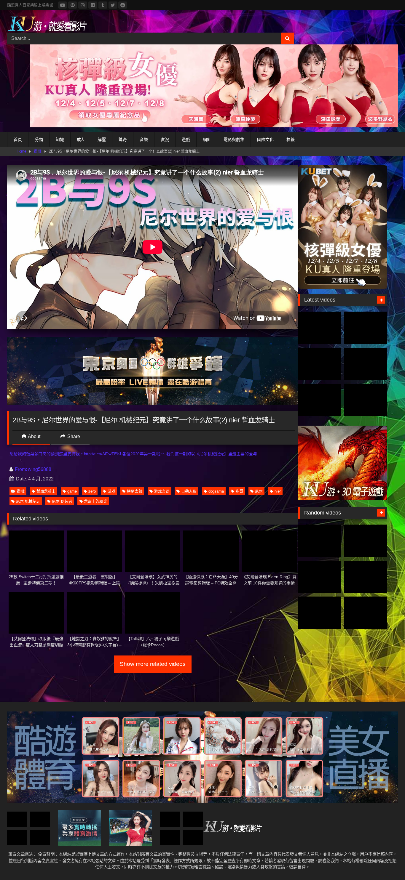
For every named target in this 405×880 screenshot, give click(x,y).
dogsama (216, 491)
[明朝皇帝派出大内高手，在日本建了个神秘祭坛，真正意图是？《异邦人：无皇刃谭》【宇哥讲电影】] (193, 819)
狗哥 (239, 491)
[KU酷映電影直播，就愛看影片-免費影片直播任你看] (47, 24)
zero (92, 491)
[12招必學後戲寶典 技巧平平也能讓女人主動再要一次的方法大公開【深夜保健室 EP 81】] (365, 541)
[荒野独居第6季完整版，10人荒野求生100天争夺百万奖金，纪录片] (365, 400)
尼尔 (259, 491)
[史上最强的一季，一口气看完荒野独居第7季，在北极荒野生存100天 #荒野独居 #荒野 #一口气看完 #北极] (319, 328)
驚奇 (123, 139)
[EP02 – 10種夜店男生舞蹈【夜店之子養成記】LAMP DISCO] (193, 837)
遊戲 (186, 139)
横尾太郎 (134, 491)
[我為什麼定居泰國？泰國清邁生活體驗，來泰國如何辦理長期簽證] (319, 577)
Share (73, 436)
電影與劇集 (234, 139)
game (72, 491)
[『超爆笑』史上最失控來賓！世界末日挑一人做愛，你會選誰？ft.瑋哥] (17, 819)
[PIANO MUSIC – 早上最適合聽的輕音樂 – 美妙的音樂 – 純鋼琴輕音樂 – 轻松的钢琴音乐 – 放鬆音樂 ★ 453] (40, 837)
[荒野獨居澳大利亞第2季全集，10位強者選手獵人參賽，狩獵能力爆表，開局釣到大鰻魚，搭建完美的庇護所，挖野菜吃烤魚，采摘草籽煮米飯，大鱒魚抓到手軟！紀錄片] (365, 328)
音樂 (144, 139)
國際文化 (265, 139)
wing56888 (39, 469)
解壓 (102, 139)
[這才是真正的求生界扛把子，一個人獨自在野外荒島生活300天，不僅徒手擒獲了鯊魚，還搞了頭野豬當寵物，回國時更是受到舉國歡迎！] (319, 400)
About (33, 436)
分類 (39, 139)
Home (22, 151)
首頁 (18, 139)
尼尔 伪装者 (62, 501)
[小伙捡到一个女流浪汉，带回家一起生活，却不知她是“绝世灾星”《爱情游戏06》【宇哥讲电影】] (40, 819)
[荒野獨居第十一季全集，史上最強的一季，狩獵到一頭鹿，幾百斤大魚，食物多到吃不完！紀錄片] (365, 364)
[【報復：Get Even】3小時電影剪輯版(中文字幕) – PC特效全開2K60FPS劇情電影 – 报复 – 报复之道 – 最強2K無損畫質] (17, 837)
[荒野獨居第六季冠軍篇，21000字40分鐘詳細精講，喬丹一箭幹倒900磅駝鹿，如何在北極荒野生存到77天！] (319, 364)
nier (278, 491)
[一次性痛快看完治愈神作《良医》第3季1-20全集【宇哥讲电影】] (170, 819)
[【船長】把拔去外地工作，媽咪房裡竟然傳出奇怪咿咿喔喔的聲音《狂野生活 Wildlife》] (319, 541)
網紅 (207, 139)
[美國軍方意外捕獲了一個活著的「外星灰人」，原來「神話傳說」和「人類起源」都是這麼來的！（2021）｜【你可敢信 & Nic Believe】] (365, 613)
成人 (81, 139)
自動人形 (189, 491)
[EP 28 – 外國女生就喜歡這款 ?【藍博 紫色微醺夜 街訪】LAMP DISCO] (365, 577)
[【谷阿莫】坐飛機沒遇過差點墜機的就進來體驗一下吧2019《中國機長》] (170, 837)
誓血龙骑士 (46, 491)
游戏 (111, 491)
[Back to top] (386, 862)
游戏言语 (162, 491)
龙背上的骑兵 (95, 501)
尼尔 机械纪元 (28, 501)
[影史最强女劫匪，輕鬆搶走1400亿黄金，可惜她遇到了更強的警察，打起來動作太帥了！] (319, 613)
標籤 (290, 139)
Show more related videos (153, 664)
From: (21, 469)
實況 (165, 139)
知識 (60, 139)
